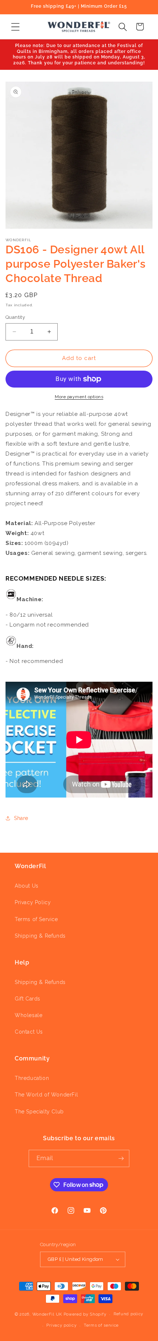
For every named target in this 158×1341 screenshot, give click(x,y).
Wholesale (28, 1015)
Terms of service (101, 1325)
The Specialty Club (39, 1111)
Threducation (32, 1078)
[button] (15, 26)
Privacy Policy (33, 902)
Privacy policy (61, 1325)
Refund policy (128, 1314)
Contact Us (29, 1032)
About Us (27, 886)
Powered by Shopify (85, 1314)
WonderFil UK (47, 1314)
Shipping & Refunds (40, 936)
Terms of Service (36, 919)
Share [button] (21, 818)
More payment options (79, 396)
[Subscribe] (121, 1158)
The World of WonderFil (46, 1095)
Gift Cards (27, 999)
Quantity (15, 317)
